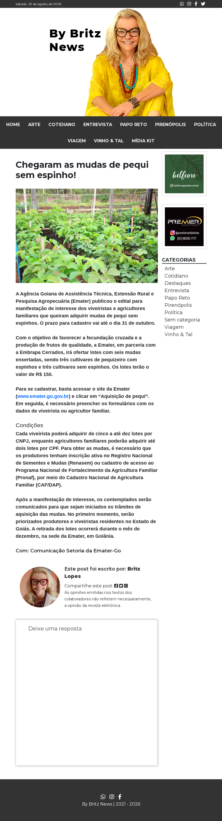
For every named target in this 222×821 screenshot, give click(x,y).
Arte (170, 269)
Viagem (174, 327)
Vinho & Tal (178, 334)
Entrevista (177, 291)
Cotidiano (176, 276)
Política (174, 312)
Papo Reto (177, 298)
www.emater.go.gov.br (43, 396)
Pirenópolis (178, 305)
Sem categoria (182, 320)
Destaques (178, 283)
